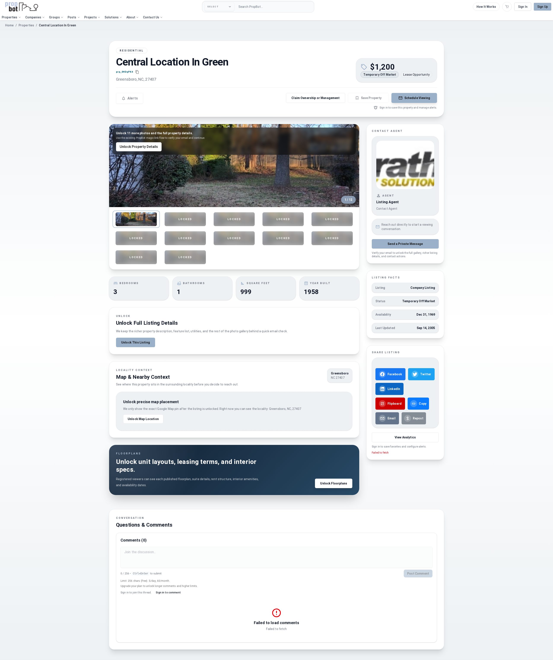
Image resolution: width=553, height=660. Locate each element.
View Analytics (405, 437)
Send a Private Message (405, 244)
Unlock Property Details (139, 147)
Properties (26, 25)
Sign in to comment (168, 592)
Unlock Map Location (143, 419)
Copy (422, 403)
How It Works (486, 6)
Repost (418, 418)
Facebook (395, 374)
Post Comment (418, 573)
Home (9, 25)
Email (392, 418)
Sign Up (542, 6)
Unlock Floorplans (333, 483)
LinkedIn (394, 389)
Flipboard (395, 403)
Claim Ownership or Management (315, 98)
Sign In (523, 6)
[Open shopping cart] (507, 6)
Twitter (425, 374)
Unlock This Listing (135, 342)
